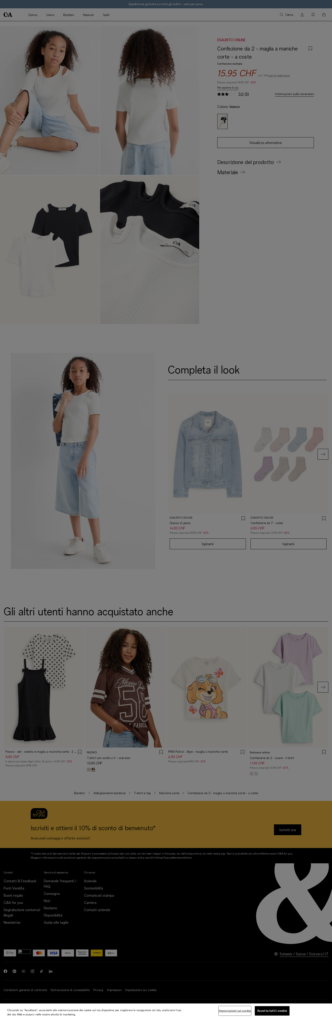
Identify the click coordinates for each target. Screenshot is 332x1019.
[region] (166, 1011)
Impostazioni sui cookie (235, 1010)
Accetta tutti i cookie (272, 1010)
